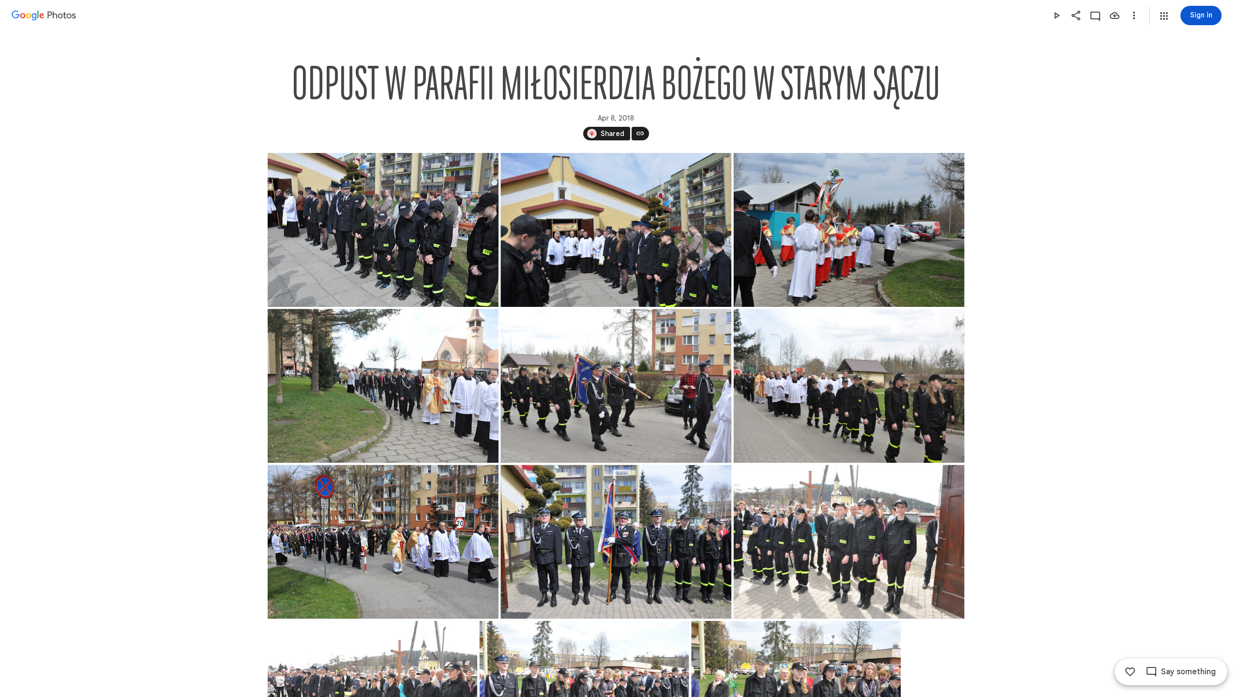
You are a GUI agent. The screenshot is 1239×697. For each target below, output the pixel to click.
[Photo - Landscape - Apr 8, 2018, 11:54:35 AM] (383, 386)
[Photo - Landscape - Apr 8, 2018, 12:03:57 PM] (848, 542)
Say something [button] (1188, 672)
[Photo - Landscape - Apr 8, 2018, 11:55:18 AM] (848, 386)
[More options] (1134, 15)
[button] (1164, 16)
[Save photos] (1114, 15)
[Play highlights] (1056, 15)
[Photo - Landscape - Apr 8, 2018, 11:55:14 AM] (615, 386)
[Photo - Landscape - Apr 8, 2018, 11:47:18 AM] (383, 230)
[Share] (1076, 15)
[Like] (1130, 672)
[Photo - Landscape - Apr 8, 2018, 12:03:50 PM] (615, 542)
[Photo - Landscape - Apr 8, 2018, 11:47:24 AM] (615, 230)
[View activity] (1095, 15)
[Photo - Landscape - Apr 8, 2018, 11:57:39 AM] (383, 542)
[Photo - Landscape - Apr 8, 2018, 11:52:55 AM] (848, 230)
